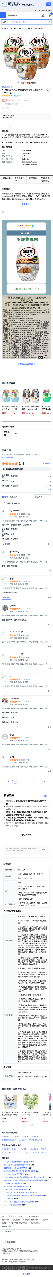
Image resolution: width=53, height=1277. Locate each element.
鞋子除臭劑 (22, 1140)
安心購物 (45, 1219)
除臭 (27, 1153)
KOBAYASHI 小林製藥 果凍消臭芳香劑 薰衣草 (19, 1193)
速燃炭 (44, 1153)
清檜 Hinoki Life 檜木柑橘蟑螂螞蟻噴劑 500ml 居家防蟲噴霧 (23, 1180)
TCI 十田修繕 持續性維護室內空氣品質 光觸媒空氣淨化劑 (22, 1196)
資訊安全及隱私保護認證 (19, 1222)
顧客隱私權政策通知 (32, 1219)
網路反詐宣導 (6, 1226)
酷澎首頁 (5, 28)
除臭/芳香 (22, 28)
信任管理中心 (17, 1219)
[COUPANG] (9, 1243)
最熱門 (5, 497)
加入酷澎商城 (35, 1222)
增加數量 (4, 126)
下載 (48, 4)
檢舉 (43, 849)
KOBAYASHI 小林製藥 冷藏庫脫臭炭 (16, 1189)
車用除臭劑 (15, 1136)
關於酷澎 (5, 1216)
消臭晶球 (20, 1153)
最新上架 (13, 497)
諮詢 (45, 796)
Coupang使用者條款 (34, 1216)
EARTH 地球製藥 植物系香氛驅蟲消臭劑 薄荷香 (19, 1171)
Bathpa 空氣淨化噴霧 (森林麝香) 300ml (17, 1165)
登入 (36, 10)
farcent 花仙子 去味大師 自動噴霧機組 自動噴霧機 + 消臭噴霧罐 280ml (25, 1177)
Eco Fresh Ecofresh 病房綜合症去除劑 (16, 1186)
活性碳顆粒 (5, 1149)
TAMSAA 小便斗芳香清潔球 (13, 1183)
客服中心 (49, 10)
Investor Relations (17, 1216)
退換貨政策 (5, 1219)
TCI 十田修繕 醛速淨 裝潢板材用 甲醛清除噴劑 (19, 1202)
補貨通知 (26, 1274)
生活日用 (13, 28)
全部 (4, 22)
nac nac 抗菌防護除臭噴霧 (12, 1205)
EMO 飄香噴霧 (8, 1199)
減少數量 (17, 126)
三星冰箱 (43, 1149)
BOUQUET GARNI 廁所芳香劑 (14, 1174)
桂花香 (4, 1153)
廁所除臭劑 (25, 1136)
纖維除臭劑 (5, 1136)
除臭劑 (29, 28)
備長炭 (14, 1149)
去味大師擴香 (33, 1149)
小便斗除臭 (22, 1149)
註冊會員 (42, 10)
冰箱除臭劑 (35, 1136)
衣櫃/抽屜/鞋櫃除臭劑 (9, 1140)
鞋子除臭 (12, 1153)
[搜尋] (49, 22)
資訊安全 (5, 1222)
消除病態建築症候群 (35, 1140)
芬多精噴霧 (35, 1153)
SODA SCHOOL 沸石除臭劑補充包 (15, 1168)
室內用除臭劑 (38, 28)
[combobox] (42, 496)
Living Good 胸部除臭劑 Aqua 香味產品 (17, 1162)
